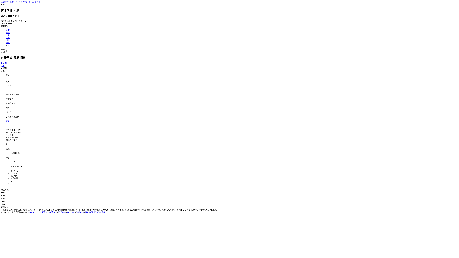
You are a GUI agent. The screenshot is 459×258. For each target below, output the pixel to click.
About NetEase (33, 212)
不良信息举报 (100, 212)
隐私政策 (80, 212)
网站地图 (89, 212)
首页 (8, 30)
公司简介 (44, 212)
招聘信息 (62, 212)
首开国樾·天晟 (34, 2)
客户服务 (71, 212)
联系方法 (53, 212)
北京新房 (13, 2)
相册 (8, 40)
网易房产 (5, 2)
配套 (8, 43)
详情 (8, 33)
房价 (8, 38)
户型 (8, 35)
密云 (20, 2)
